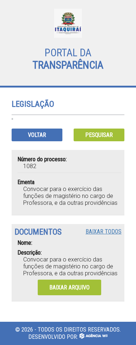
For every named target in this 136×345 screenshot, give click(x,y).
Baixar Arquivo (69, 287)
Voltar (37, 134)
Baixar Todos (103, 231)
